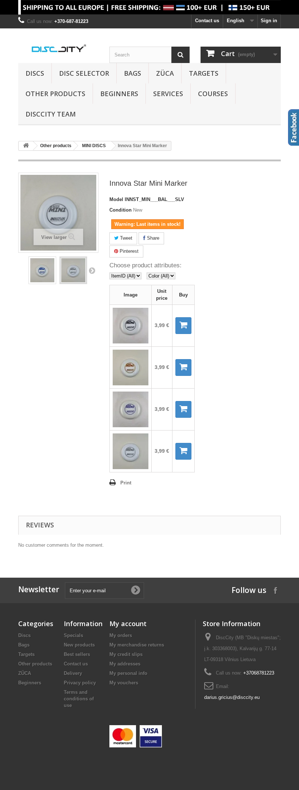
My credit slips (126, 654)
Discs (35, 73)
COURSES (213, 93)
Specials (73, 635)
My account (128, 623)
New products (79, 645)
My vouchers (123, 682)
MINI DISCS (94, 145)
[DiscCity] (58, 48)
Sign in (269, 20)
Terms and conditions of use (79, 698)
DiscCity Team (51, 114)
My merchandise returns (136, 645)
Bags (132, 73)
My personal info (128, 673)
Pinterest (128, 251)
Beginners (119, 93)
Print (125, 483)
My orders (120, 635)
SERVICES (168, 93)
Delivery (73, 673)
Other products (55, 93)
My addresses (124, 664)
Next (92, 270)
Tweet (125, 238)
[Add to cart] (183, 325)
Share (152, 238)
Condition (120, 210)
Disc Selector (84, 73)
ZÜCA (165, 73)
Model (116, 199)
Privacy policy (80, 682)
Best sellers (77, 654)
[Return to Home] (26, 145)
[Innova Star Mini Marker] (42, 270)
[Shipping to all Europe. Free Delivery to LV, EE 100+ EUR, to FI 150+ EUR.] (149, 7)
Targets (203, 73)
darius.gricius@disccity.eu (232, 697)
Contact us (207, 20)
